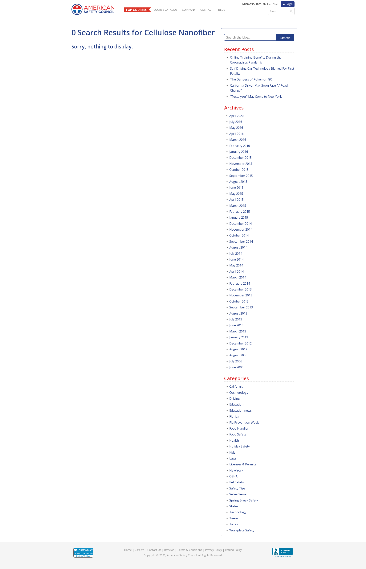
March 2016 (237, 140)
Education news (240, 410)
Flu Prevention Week (244, 422)
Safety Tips (237, 488)
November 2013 (240, 295)
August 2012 (238, 349)
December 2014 (240, 223)
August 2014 (238, 247)
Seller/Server (238, 494)
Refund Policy (233, 550)
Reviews (169, 550)
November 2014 (240, 229)
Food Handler (239, 428)
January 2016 (238, 152)
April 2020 (236, 116)
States (233, 506)
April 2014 (236, 271)
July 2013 (235, 319)
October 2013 (239, 301)
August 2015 (238, 181)
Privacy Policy (213, 550)
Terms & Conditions (189, 550)
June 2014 (236, 259)
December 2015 (240, 157)
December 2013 (240, 289)
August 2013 (238, 313)
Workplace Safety (241, 530)
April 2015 (236, 199)
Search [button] (285, 38)
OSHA (233, 476)
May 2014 (236, 265)
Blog (222, 9)
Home (128, 550)
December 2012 (240, 343)
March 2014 (237, 277)
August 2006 (238, 355)
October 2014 (239, 235)
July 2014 (235, 253)
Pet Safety (236, 482)
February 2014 (239, 283)
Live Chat (273, 4)
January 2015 (238, 217)
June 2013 (236, 325)
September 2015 (241, 176)
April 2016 (236, 134)
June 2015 (236, 187)
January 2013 (238, 337)
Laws (233, 458)
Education (236, 404)
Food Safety (237, 434)
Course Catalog (165, 9)
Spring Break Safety (243, 500)
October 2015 (239, 169)
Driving (234, 398)
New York (236, 470)
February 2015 (239, 211)
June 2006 (236, 367)
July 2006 (235, 361)
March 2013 (237, 331)
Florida (234, 416)
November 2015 (240, 164)
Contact (206, 9)
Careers (139, 550)
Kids (232, 452)
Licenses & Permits (242, 464)
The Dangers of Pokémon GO (251, 79)
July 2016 (235, 122)
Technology (237, 512)
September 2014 (241, 241)
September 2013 (241, 307)
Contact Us (154, 550)
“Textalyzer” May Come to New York (256, 96)
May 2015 (236, 194)
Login (289, 4)
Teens (233, 518)
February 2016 (239, 146)
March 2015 (237, 206)
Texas (233, 524)
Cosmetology (238, 392)
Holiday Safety (239, 446)
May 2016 (236, 128)
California (236, 386)
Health (234, 440)
